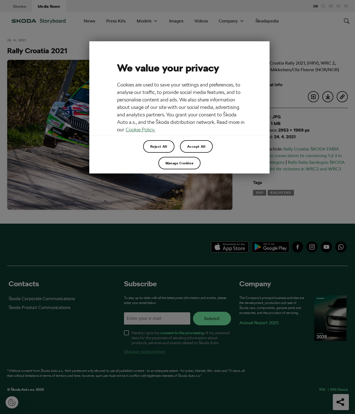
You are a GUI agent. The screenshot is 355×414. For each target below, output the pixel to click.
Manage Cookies (179, 163)
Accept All (196, 146)
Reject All (158, 146)
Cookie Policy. (140, 129)
